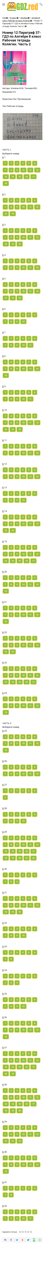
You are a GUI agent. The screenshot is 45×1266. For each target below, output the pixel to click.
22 (33, 858)
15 (20, 177)
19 (13, 858)
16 (27, 177)
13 (6, 177)
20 (20, 858)
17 (33, 177)
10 (23, 170)
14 (13, 177)
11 (30, 170)
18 (6, 183)
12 (37, 170)
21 (27, 858)
